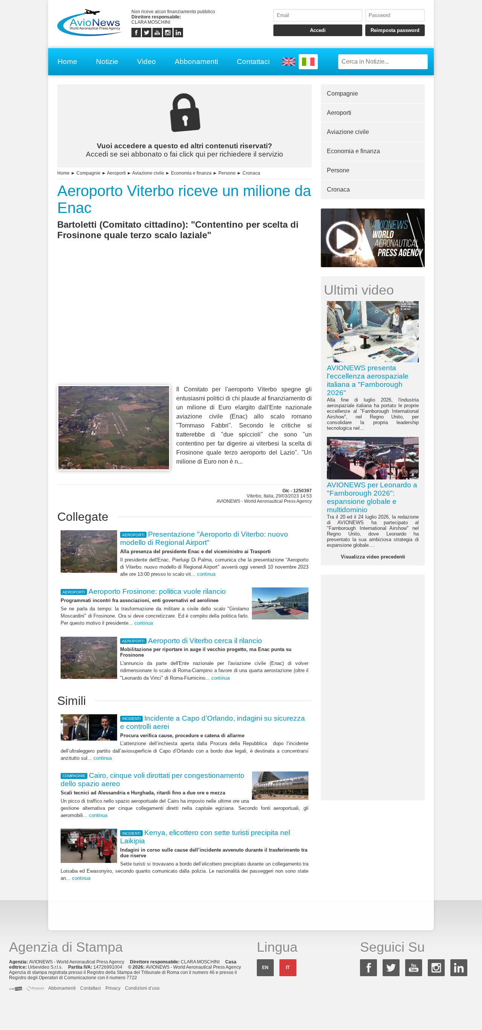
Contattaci (253, 61)
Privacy (112, 988)
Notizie (107, 61)
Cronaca (251, 173)
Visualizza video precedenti (373, 557)
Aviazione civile (148, 173)
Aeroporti (116, 173)
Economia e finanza (191, 173)
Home (67, 61)
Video (146, 61)
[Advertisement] (184, 326)
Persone (227, 173)
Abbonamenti (196, 61)
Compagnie (88, 173)
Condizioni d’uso (142, 988)
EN (265, 967)
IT (288, 967)
